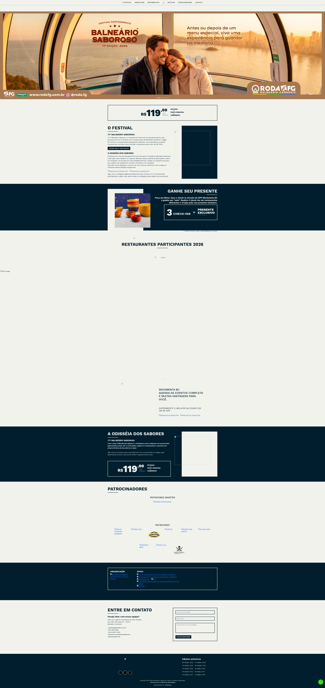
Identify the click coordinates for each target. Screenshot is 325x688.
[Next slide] (321, 55)
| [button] (187, 662)
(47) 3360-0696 (113, 630)
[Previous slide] (3, 55)
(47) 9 (110, 632)
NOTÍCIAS (171, 2)
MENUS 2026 (139, 2)
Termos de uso (154, 682)
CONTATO (198, 2)
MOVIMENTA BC (153, 2)
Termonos (168, 685)
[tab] (156, 97)
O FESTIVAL (127, 2)
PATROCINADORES (185, 2)
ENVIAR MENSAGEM (183, 637)
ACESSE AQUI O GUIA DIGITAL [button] (119, 148)
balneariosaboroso (114, 636)
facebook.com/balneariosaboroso (119, 634)
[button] (162, 257)
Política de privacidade (167, 682)
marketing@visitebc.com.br (117, 628)
